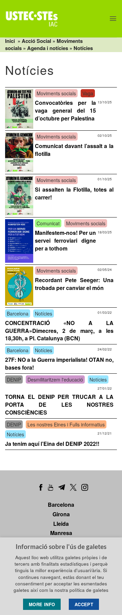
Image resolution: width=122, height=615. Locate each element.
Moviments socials (56, 93)
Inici (10, 41)
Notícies (83, 48)
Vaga (87, 93)
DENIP (14, 379)
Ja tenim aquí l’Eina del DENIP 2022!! (52, 444)
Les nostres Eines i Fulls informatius (66, 424)
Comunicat (48, 223)
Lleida (61, 524)
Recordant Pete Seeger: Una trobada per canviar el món (74, 284)
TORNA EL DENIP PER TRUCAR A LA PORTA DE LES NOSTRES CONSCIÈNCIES (59, 404)
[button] (113, 19)
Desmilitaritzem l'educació (55, 379)
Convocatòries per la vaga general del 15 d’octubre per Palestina (65, 110)
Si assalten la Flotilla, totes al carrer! (74, 193)
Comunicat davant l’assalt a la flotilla (74, 150)
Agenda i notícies (47, 48)
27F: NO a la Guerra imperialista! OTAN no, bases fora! (59, 363)
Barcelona (17, 313)
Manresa (61, 533)
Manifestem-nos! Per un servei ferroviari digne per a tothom (65, 240)
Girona (61, 514)
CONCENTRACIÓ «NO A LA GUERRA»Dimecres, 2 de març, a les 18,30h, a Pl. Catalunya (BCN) (59, 330)
